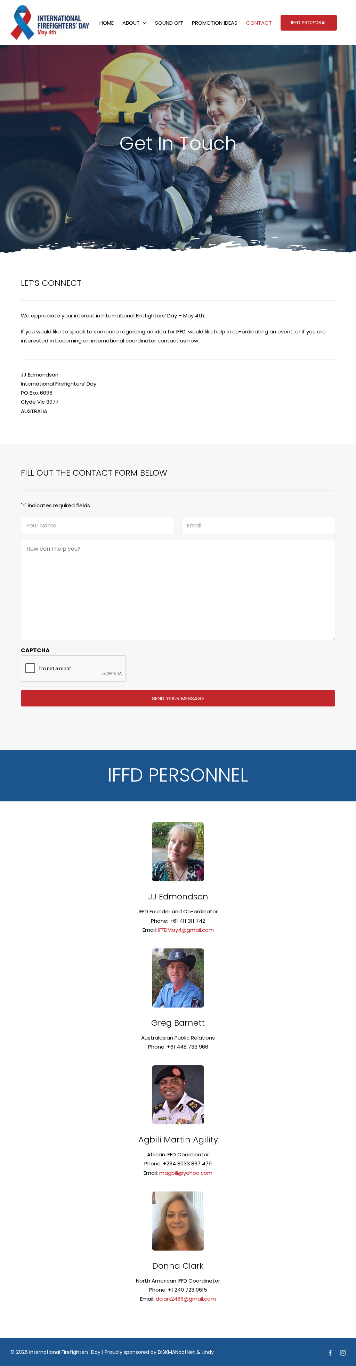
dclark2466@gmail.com (186, 1298)
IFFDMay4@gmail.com (186, 929)
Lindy (208, 1352)
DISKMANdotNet (176, 1352)
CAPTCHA (35, 650)
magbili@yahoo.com (185, 1173)
